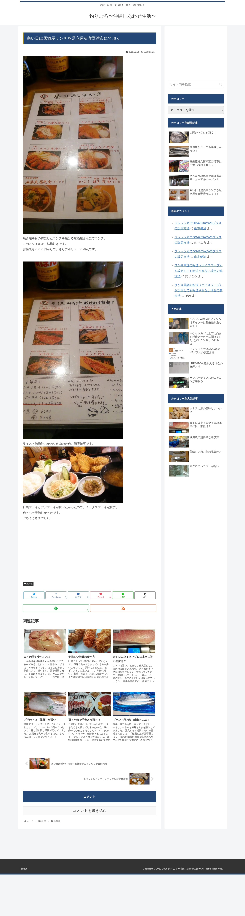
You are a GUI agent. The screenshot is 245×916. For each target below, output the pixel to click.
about (24, 868)
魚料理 (29, 583)
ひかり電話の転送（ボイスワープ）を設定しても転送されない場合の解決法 (198, 271)
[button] (220, 84)
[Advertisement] (89, 553)
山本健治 (200, 228)
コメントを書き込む (89, 810)
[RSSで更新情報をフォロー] (123, 608)
